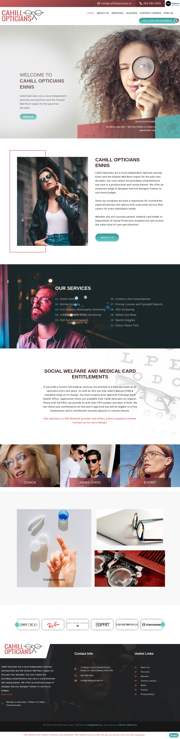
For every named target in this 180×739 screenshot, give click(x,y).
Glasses (131, 13)
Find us (168, 13)
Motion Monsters (128, 725)
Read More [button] (140, 735)
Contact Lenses (150, 13)
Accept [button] (174, 735)
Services (117, 13)
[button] (3, 81)
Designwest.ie (94, 725)
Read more (7, 694)
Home (90, 13)
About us (103, 13)
